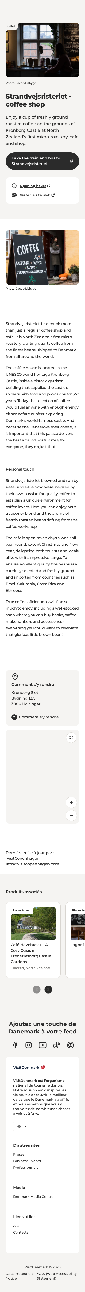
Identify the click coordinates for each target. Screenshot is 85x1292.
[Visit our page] (29, 1045)
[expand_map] (71, 737)
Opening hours (33, 186)
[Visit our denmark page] (15, 1045)
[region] (42, 777)
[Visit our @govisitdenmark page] (56, 1045)
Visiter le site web (35, 195)
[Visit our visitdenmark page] (42, 1045)
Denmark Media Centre (33, 1197)
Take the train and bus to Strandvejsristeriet (36, 161)
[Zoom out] (71, 815)
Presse (19, 1154)
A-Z (16, 1226)
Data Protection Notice (19, 1276)
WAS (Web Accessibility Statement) (57, 1276)
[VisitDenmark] (29, 1067)
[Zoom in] (71, 802)
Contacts (20, 1232)
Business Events (27, 1161)
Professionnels (25, 1167)
